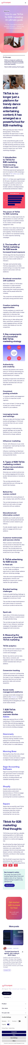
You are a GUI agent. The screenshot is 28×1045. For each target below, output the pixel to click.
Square (6, 804)
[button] (14, 1004)
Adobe (6, 716)
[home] (12, 3)
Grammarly (8, 734)
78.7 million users (15, 174)
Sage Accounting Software (11, 768)
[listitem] (13, 952)
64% (7, 179)
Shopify (6, 786)
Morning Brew (9, 751)
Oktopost (13, 697)
